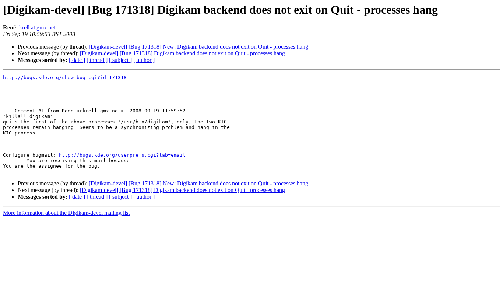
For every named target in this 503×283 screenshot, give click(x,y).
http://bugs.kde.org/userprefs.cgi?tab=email (122, 155)
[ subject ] (120, 60)
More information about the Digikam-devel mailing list (66, 213)
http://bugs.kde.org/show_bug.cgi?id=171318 (65, 77)
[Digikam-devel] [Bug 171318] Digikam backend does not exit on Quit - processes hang (182, 53)
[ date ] (77, 60)
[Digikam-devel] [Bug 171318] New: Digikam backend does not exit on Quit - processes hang (198, 46)
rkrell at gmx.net (36, 27)
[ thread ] (97, 60)
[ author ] (144, 60)
